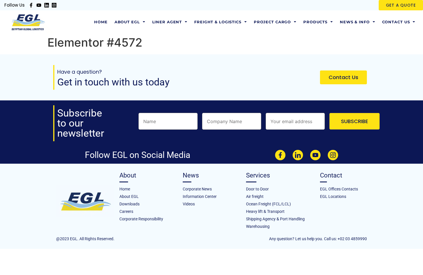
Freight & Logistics (217, 22)
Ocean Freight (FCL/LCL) (268, 204)
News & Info (355, 22)
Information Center (200, 196)
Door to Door (257, 189)
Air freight (255, 196)
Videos (189, 204)
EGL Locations (333, 196)
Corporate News (197, 189)
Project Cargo (272, 22)
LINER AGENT (167, 22)
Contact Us (396, 22)
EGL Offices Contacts (339, 189)
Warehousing (258, 226)
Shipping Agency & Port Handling (275, 219)
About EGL (127, 22)
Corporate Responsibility (141, 219)
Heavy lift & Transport (265, 211)
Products (315, 22)
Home (101, 22)
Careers (126, 211)
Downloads (129, 204)
